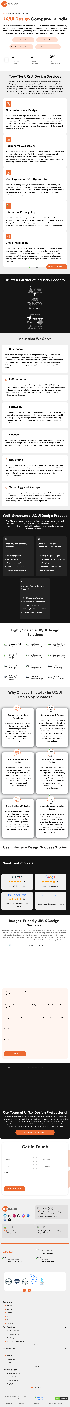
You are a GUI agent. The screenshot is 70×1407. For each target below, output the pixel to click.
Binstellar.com (15, 1397)
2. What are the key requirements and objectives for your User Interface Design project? (34, 1006)
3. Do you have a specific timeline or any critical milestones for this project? (33, 1018)
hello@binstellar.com (50, 1261)
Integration (8, 1403)
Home (5, 13)
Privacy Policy (35, 1403)
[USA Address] (18, 1231)
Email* (6, 1040)
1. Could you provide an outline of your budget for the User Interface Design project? (33, 993)
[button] (9, 1305)
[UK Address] (51, 1231)
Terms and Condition (56, 1403)
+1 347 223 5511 (47, 1253)
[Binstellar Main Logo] (9, 1209)
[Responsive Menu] (64, 4)
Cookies (22, 1403)
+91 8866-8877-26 (15, 1261)
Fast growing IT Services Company (17, 886)
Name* (6, 1029)
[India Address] (51, 1212)
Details (6, 1172)
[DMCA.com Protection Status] (61, 1398)
